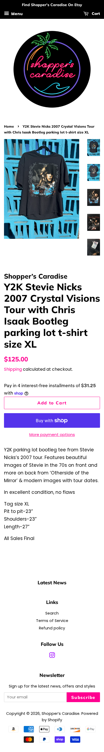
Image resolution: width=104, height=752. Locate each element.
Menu (16, 13)
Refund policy (52, 628)
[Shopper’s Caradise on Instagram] (52, 656)
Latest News (52, 582)
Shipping (13, 369)
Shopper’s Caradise (60, 713)
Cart (95, 13)
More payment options (52, 434)
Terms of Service (52, 620)
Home (9, 126)
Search (52, 613)
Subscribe (83, 697)
